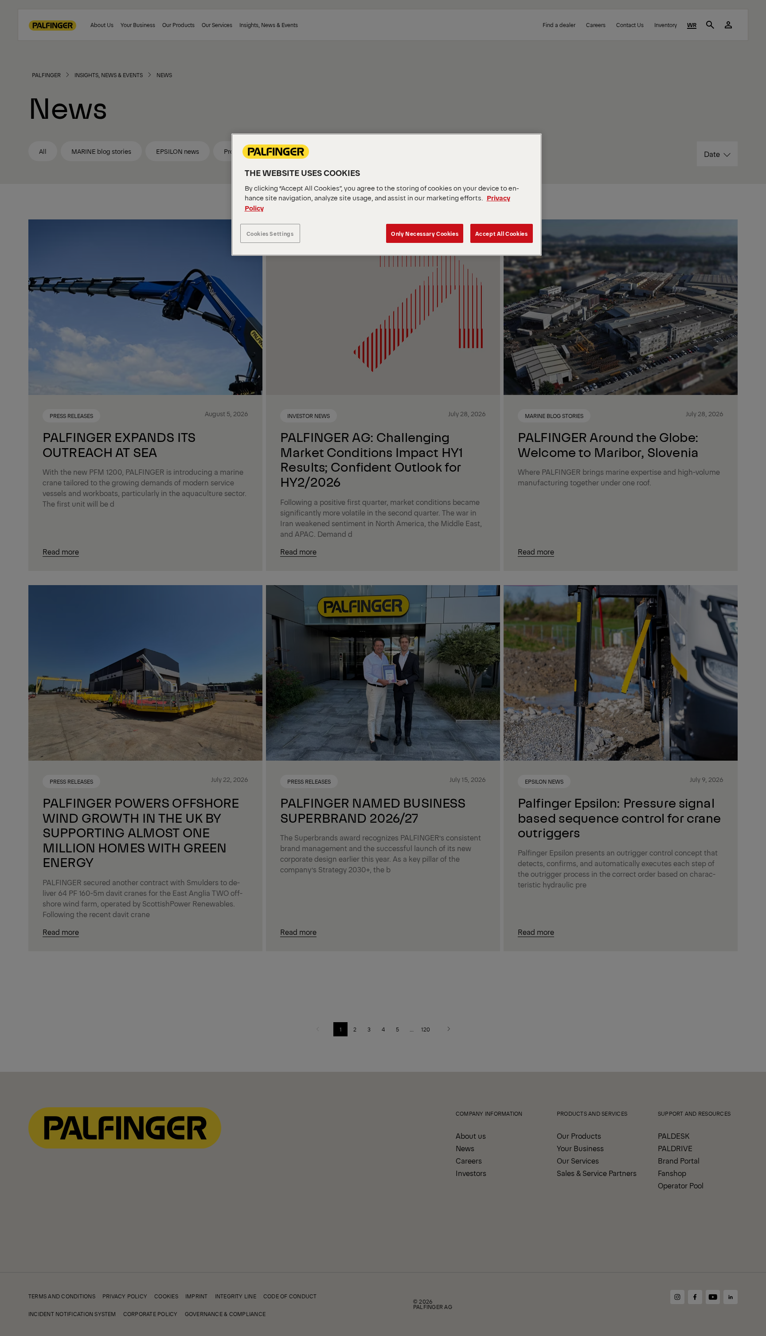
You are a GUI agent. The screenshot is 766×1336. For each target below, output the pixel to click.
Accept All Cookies (501, 233)
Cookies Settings (270, 233)
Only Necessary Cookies (424, 233)
